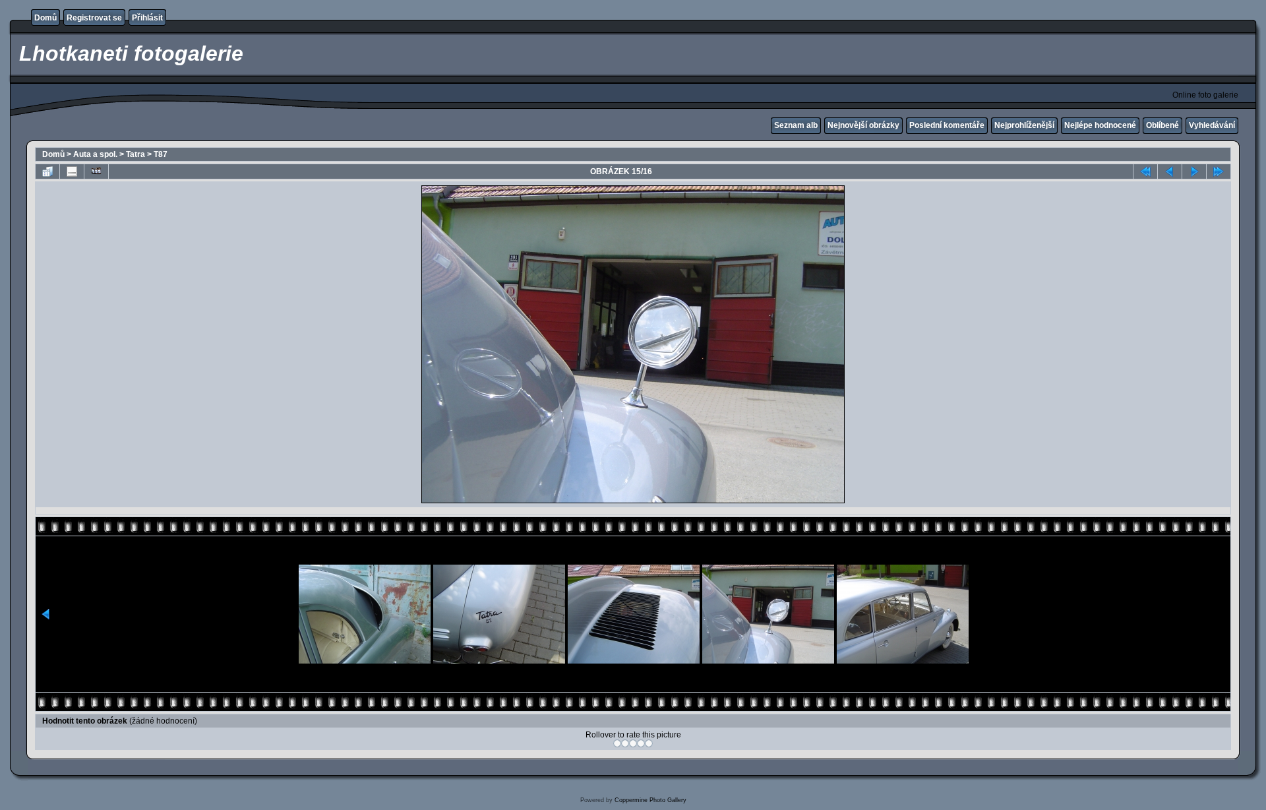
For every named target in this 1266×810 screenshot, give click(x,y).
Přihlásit (147, 17)
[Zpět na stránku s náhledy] (47, 171)
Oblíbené (1162, 125)
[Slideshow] (96, 171)
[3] (633, 743)
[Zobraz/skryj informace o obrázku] (72, 171)
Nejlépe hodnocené (1100, 125)
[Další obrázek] (1194, 171)
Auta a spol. (95, 154)
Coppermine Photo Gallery (650, 800)
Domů (45, 17)
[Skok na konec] (1218, 171)
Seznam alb (796, 125)
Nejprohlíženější (1024, 125)
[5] (649, 743)
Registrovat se (94, 17)
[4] (641, 743)
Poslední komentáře (946, 125)
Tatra (135, 154)
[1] (617, 743)
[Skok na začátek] (1145, 171)
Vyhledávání (1212, 125)
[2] (625, 743)
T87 (160, 154)
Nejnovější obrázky (863, 125)
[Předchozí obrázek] (1170, 171)
